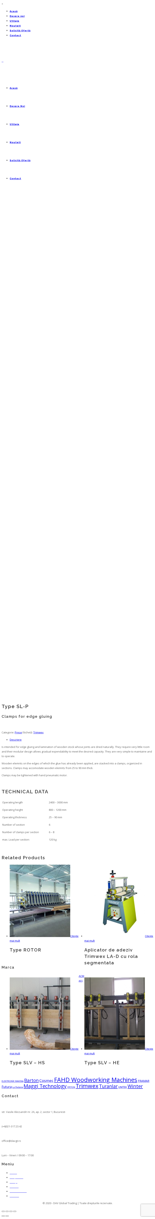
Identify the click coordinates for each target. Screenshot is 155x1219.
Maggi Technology (45, 1086)
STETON (71, 1087)
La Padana (17, 1087)
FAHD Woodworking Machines (95, 1080)
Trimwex (38, 732)
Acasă (14, 11)
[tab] (81, 739)
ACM (81, 976)
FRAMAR (143, 1081)
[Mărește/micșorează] (14, 1211)
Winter (135, 1086)
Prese (18, 732)
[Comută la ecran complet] (11, 1211)
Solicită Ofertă (20, 30)
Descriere (16, 739)
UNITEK (122, 1087)
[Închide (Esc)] (3, 1211)
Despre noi (17, 16)
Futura (7, 1087)
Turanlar (108, 1086)
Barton (31, 1080)
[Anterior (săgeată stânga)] (3, 1216)
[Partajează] (7, 1211)
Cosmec (46, 1080)
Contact (15, 35)
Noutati (15, 26)
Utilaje (14, 21)
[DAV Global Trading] (2, 61)
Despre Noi (17, 106)
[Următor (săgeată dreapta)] (7, 1216)
